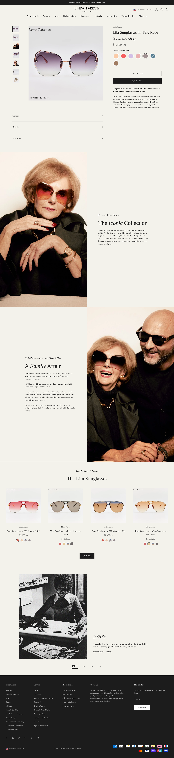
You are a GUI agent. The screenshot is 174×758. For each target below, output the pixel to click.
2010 (92, 666)
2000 (84, 666)
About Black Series (69, 690)
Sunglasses (85, 16)
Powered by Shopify (75, 748)
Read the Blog (67, 694)
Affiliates (9, 706)
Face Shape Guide (12, 694)
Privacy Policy (11, 718)
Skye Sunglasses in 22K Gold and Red (23, 531)
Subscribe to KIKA (12, 729)
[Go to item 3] (15, 46)
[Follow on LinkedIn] (31, 738)
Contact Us (37, 702)
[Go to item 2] (15, 37)
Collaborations (69, 16)
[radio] (116, 56)
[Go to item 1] (15, 29)
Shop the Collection (69, 702)
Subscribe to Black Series (71, 698)
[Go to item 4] (15, 54)
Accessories (111, 16)
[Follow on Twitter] (13, 738)
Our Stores (37, 694)
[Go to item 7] (15, 80)
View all (87, 556)
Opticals (98, 16)
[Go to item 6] (15, 71)
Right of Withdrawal (41, 725)
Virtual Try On (127, 16)
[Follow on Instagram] (19, 738)
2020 (100, 666)
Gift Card (37, 722)
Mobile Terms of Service (14, 714)
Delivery (36, 690)
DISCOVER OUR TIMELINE (102, 652)
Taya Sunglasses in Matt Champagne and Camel (151, 533)
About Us (143, 16)
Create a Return (39, 706)
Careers (8, 702)
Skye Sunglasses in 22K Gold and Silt (108, 531)
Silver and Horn (68, 706)
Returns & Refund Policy (42, 710)
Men (56, 16)
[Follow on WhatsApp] (37, 738)
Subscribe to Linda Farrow (15, 725)
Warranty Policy (39, 714)
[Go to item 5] (15, 63)
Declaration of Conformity (15, 722)
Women (46, 16)
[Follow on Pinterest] (25, 738)
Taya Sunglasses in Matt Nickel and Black (65, 533)
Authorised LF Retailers (42, 718)
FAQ (7, 698)
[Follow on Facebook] (7, 738)
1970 (75, 666)
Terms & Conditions (13, 710)
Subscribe (142, 707)
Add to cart (137, 74)
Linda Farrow (117, 27)
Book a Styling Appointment (43, 698)
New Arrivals (32, 16)
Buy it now (137, 81)
